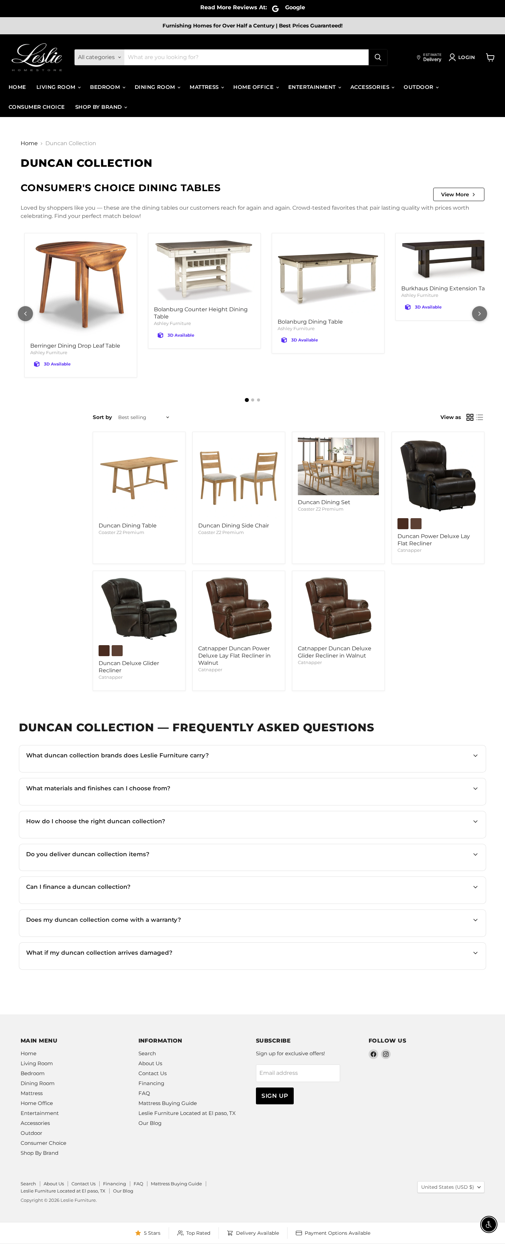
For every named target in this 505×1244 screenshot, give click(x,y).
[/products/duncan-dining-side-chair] (238, 478)
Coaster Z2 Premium (121, 532)
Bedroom (106, 87)
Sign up (274, 1095)
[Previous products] (25, 313)
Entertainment (312, 87)
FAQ (144, 1093)
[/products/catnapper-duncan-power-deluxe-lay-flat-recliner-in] (438, 476)
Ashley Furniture (48, 352)
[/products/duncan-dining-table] (139, 478)
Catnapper (409, 550)
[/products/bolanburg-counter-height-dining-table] (204, 270)
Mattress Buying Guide (167, 1103)
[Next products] (479, 313)
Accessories (370, 87)
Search (147, 1053)
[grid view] (470, 417)
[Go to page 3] (258, 400)
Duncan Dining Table (128, 525)
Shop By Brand (99, 107)
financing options (86, 903)
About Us (150, 1063)
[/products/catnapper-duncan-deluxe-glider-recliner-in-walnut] (338, 609)
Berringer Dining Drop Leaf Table (75, 345)
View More (455, 194)
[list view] (479, 417)
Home (17, 87)
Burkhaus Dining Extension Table (447, 288)
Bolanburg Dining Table (310, 321)
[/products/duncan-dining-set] (338, 466)
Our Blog (149, 1123)
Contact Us (152, 1073)
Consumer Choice (37, 107)
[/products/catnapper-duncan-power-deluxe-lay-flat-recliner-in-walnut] (238, 609)
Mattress (205, 87)
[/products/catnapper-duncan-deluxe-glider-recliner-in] (139, 609)
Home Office (254, 87)
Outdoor (419, 87)
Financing (151, 1083)
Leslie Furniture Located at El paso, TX (187, 1113)
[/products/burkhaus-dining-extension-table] (451, 260)
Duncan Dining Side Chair (233, 525)
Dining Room (156, 87)
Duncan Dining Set (324, 502)
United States (447, 1187)
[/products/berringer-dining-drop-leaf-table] (80, 288)
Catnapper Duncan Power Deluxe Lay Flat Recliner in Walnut (234, 655)
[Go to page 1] (247, 400)
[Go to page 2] (252, 400)
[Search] (378, 57)
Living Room (56, 87)
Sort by (102, 417)
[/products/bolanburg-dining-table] (328, 277)
